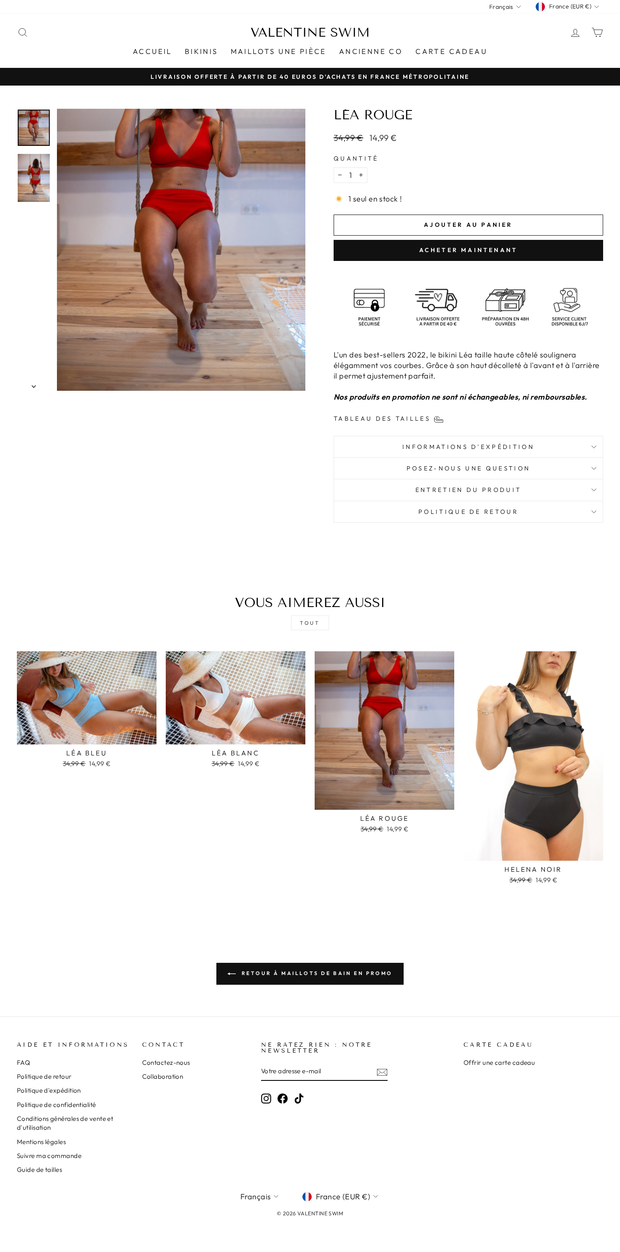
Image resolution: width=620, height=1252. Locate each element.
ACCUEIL (152, 51)
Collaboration (162, 1076)
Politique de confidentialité (56, 1105)
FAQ (23, 1063)
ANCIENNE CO (371, 51)
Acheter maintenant (468, 250)
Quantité (356, 158)
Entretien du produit (468, 490)
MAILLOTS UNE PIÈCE (278, 51)
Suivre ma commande (49, 1156)
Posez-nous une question (468, 468)
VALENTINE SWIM (310, 32)
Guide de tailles (39, 1170)
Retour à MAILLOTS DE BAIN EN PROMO (316, 973)
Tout (310, 623)
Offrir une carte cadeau (499, 1063)
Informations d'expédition (468, 447)
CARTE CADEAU (451, 51)
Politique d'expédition (49, 1090)
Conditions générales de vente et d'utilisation (65, 1123)
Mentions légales (41, 1142)
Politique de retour (468, 512)
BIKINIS (201, 51)
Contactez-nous (166, 1063)
